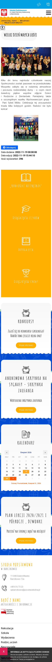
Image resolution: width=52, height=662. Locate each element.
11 (20, 468)
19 (26, 471)
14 (39, 468)
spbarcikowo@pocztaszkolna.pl (39, 4)
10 (13, 468)
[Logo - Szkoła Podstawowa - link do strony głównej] (15, 13)
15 (45, 468)
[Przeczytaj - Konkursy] (26, 310)
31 (13, 478)
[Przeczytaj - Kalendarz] (26, 431)
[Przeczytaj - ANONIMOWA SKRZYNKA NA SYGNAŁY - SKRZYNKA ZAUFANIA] (26, 367)
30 (7, 478)
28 (39, 475)
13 (32, 468)
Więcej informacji (26, 345)
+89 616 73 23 (46, 4)
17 (13, 471)
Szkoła (5, 632)
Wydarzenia (7, 637)
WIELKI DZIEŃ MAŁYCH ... (13, 23)
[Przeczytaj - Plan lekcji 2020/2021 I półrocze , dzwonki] (26, 504)
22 (45, 471)
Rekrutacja (7, 628)
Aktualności (23, 21)
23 (7, 475)
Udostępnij (11, 147)
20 (32, 471)
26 (26, 475)
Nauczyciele (8, 646)
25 (20, 475)
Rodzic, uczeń (9, 642)
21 (39, 471)
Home (14, 21)
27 (32, 475)
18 (20, 471)
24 (13, 475)
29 (45, 475)
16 (7, 471)
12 (26, 468)
